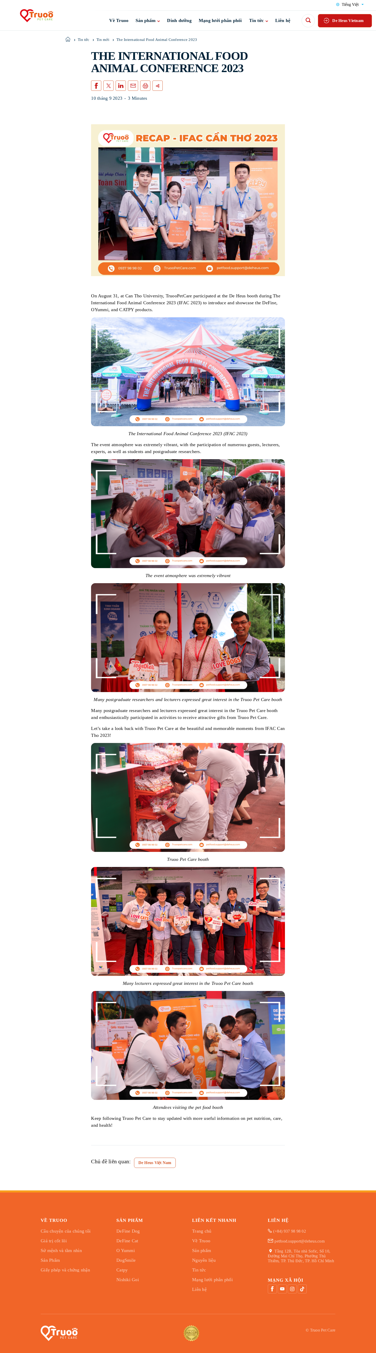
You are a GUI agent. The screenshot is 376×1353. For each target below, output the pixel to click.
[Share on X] (108, 86)
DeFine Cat (127, 1240)
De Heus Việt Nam (154, 1162)
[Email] (133, 86)
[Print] (145, 86)
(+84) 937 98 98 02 (289, 1231)
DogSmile (126, 1260)
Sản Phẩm (50, 1260)
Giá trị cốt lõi (54, 1240)
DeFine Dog (128, 1231)
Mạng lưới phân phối (220, 20)
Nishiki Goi (127, 1279)
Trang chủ (201, 1231)
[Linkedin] (121, 86)
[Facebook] (272, 1288)
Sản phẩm (146, 20)
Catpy (122, 1269)
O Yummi (125, 1250)
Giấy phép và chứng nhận (65, 1269)
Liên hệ (283, 20)
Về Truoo (118, 20)
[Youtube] (282, 1288)
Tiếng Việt (350, 4)
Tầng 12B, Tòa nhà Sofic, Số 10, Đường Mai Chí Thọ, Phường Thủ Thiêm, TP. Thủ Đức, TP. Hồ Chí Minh (301, 1256)
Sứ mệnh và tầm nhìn (61, 1250)
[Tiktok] (302, 1288)
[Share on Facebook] (96, 86)
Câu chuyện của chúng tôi (66, 1231)
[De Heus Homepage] (32, 15)
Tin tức (256, 20)
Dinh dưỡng (179, 20)
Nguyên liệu (204, 1260)
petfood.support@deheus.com (299, 1241)
